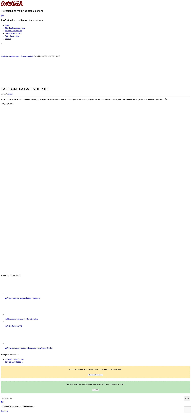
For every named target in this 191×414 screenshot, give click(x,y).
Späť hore (4, 411)
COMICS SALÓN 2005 (14, 362)
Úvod (7, 25)
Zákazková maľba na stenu (15, 28)
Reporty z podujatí (28, 56)
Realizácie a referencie (13, 31)
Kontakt (8, 39)
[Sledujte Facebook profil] (1, 16)
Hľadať (187, 398)
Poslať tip (95, 390)
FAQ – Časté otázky (12, 36)
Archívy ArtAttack (12, 56)
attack (10, 94)
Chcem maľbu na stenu (95, 375)
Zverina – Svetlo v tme (14, 359)
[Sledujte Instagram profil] (3, 16)
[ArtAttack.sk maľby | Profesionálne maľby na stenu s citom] (12, 6)
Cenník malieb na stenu (13, 33)
